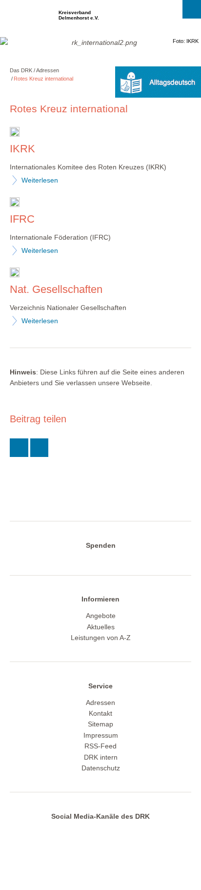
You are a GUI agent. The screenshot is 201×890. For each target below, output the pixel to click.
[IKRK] (15, 133)
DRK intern (101, 757)
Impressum (100, 735)
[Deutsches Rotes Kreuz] (27, 18)
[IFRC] (15, 203)
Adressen (47, 70)
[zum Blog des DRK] (136, 833)
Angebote (101, 616)
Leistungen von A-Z (101, 638)
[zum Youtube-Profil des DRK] (117, 833)
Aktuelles (101, 627)
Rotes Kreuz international (43, 79)
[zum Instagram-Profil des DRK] (97, 833)
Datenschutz (100, 768)
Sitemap (100, 724)
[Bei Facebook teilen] (39, 447)
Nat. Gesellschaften (56, 289)
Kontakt (100, 713)
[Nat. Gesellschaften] (15, 274)
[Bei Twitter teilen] (19, 447)
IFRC (22, 219)
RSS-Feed (100, 746)
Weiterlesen (39, 180)
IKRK (22, 149)
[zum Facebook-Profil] (59, 833)
